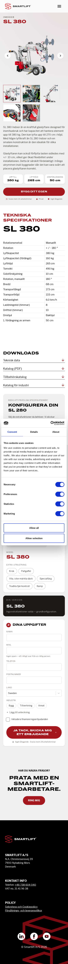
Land (9, 687)
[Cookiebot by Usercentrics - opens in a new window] (50, 423)
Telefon (10, 661)
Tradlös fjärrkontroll (19, 586)
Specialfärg (46, 578)
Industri (11, 700)
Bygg (11, 705)
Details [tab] (34, 431)
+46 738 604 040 (25, 884)
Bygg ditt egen (34, 191)
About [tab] (55, 431)
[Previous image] (7, 56)
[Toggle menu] (59, 6)
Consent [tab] (12, 431)
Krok (11, 571)
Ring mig (34, 800)
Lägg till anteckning (19, 712)
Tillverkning (26, 705)
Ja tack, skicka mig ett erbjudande (32, 732)
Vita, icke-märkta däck (21, 578)
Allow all (34, 528)
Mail (8, 645)
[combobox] (8, 693)
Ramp (40, 586)
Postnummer (13, 674)
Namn (9, 631)
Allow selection (34, 538)
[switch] (59, 494)
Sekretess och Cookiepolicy (21, 906)
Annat (41, 705)
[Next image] (60, 56)
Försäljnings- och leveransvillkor (23, 910)
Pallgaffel (26, 571)
